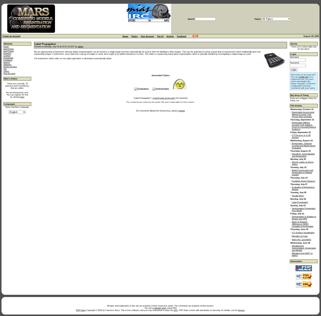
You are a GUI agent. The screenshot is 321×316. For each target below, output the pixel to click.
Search (6, 62)
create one (303, 77)
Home (125, 36)
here (22, 97)
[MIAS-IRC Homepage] (148, 21)
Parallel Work (298, 196)
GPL (176, 310)
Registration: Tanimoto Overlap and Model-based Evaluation (303, 145)
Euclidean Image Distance (303, 181)
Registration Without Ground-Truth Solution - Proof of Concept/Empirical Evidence (304, 126)
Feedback (181, 36)
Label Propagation (300, 202)
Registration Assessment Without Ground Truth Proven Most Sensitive (303, 114)
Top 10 (160, 36)
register (181, 111)
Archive (170, 36)
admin (80, 46)
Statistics (7, 64)
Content (6, 56)
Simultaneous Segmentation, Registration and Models (304, 248)
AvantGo (7, 53)
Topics (134, 36)
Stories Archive (10, 67)
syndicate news (159, 308)
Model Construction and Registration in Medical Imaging (302, 172)
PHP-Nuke (81, 310)
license (241, 310)
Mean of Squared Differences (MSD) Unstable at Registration (302, 224)
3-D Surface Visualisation (303, 233)
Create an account (11, 36)
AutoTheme (8, 49)
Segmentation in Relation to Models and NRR (304, 218)
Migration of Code (300, 236)
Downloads (8, 58)
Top (5, 69)
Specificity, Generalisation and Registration (303, 155)
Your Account (147, 36)
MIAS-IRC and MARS (301, 240)
